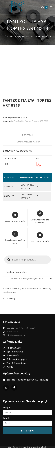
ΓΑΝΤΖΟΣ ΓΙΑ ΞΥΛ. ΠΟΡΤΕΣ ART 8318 (34, 36)
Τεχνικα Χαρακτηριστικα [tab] (27, 142)
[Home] (5, 36)
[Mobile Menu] (50, 7)
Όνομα (6, 407)
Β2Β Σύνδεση (9, 299)
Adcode (43, 447)
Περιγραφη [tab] (27, 135)
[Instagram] (6, 388)
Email (6, 418)
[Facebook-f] (14, 388)
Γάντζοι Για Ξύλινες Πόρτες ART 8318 (31, 121)
